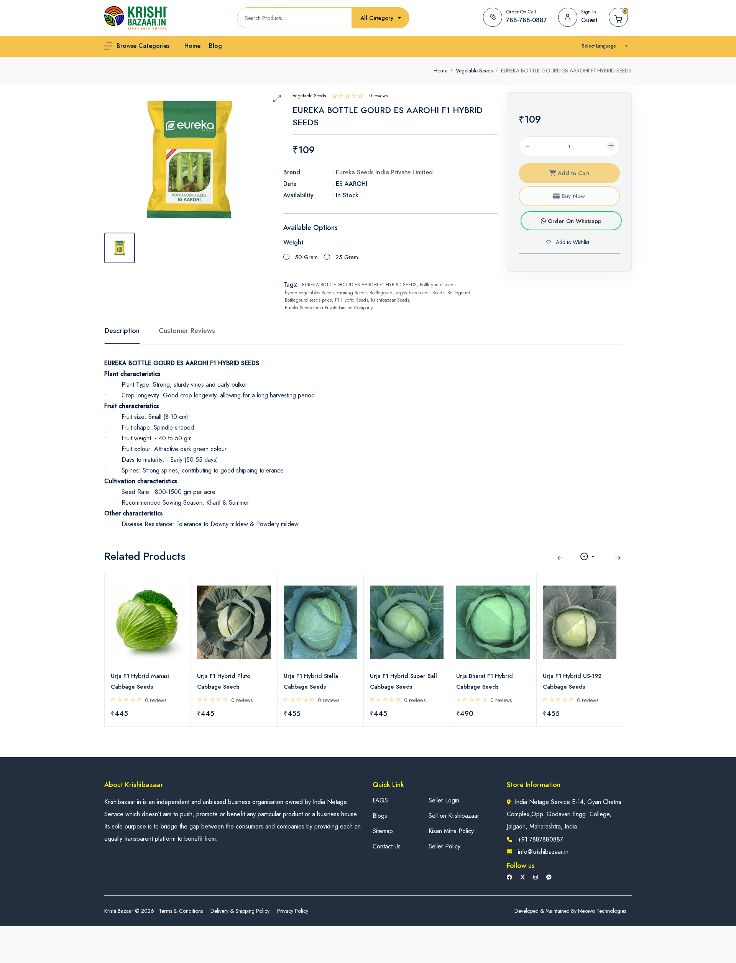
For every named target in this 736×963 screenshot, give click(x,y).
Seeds (438, 292)
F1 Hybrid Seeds (351, 300)
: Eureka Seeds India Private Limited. (383, 172)
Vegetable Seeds (474, 70)
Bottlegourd (381, 292)
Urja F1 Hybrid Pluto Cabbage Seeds (223, 681)
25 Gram (346, 257)
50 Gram (306, 257)
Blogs (380, 815)
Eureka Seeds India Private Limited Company (329, 307)
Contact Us (387, 846)
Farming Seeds (351, 292)
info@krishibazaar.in (543, 851)
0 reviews (155, 700)
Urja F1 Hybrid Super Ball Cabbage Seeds (403, 681)
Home (440, 70)
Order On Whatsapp (573, 221)
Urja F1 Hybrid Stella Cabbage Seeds (311, 681)
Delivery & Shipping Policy (239, 911)
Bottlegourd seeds (437, 284)
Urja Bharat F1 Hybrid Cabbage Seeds (484, 681)
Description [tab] (122, 331)
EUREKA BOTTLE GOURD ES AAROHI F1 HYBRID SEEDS (359, 284)
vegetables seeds (412, 292)
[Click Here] (334, 96)
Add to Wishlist (571, 242)
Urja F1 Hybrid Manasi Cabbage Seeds (140, 681)
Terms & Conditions (181, 911)
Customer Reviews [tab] (187, 331)
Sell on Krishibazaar (454, 815)
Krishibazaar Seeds (390, 300)
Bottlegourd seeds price (308, 300)
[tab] (119, 248)
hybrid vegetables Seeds (309, 292)
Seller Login (444, 800)
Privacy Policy (292, 911)
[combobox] (381, 18)
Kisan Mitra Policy (451, 831)
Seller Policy (444, 846)
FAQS (380, 800)
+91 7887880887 (540, 839)
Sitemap (383, 831)
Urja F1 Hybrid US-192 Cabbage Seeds (572, 681)
